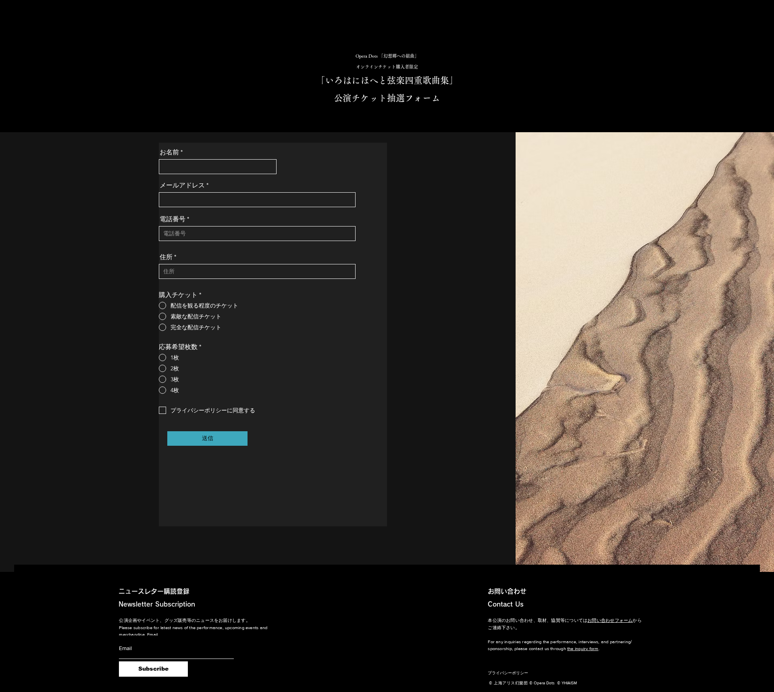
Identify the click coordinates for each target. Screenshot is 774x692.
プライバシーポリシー (508, 673)
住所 (166, 257)
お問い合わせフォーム (610, 620)
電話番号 (172, 219)
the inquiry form (583, 648)
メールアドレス (182, 185)
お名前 (169, 152)
